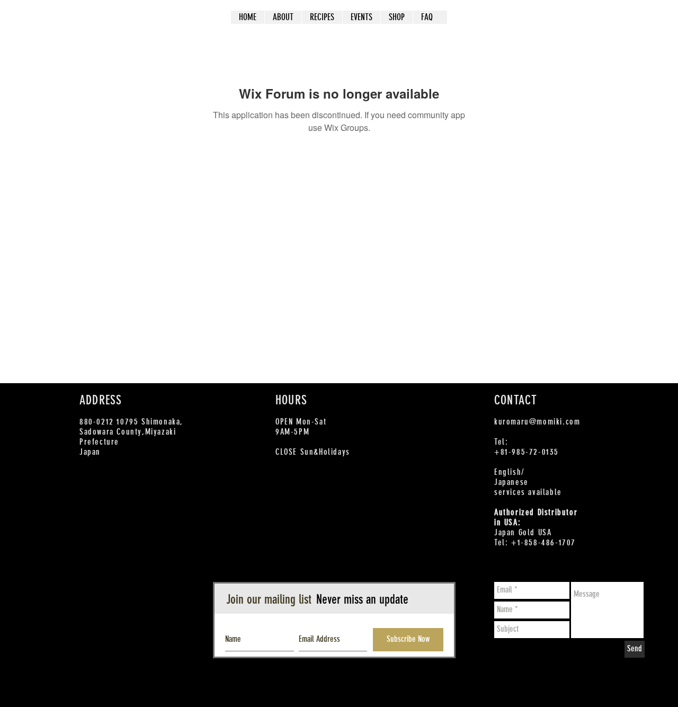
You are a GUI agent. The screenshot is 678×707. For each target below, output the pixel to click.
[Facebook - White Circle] (607, 51)
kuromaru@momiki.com (537, 422)
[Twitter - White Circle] (626, 51)
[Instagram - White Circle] (645, 51)
